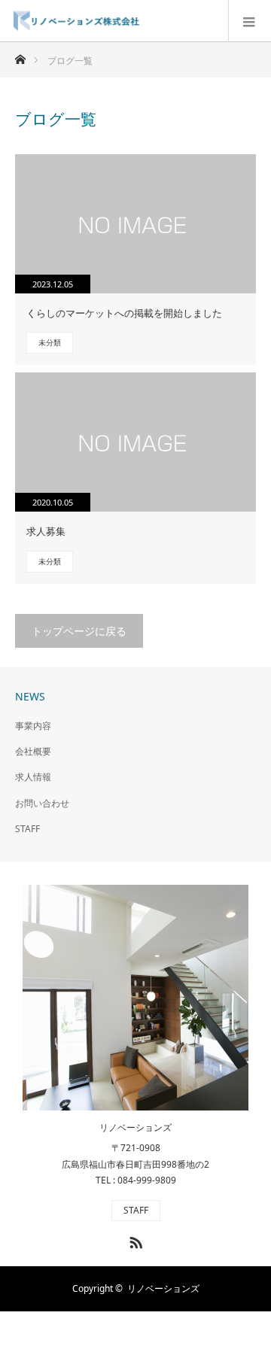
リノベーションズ (135, 1127)
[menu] (249, 21)
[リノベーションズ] (141, 20)
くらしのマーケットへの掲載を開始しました (124, 313)
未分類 (49, 342)
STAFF (27, 828)
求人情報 (33, 776)
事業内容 (33, 725)
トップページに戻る (79, 631)
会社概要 (33, 751)
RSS (134, 1240)
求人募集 (45, 531)
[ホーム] (20, 55)
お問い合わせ (42, 803)
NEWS (30, 696)
